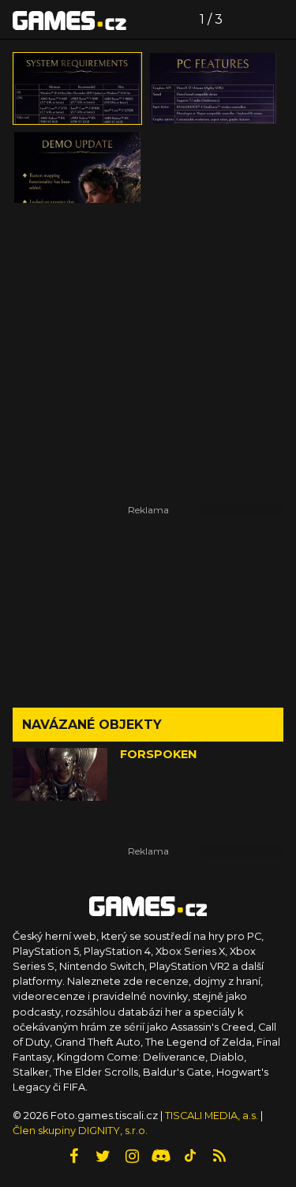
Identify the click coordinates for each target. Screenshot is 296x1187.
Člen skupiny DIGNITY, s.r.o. (80, 1130)
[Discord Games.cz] (161, 1156)
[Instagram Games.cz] (132, 1156)
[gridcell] (77, 88)
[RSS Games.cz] (219, 1156)
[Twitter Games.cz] (102, 1156)
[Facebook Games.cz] (73, 1156)
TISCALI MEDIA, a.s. (211, 1115)
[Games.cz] (69, 19)
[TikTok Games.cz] (190, 1156)
